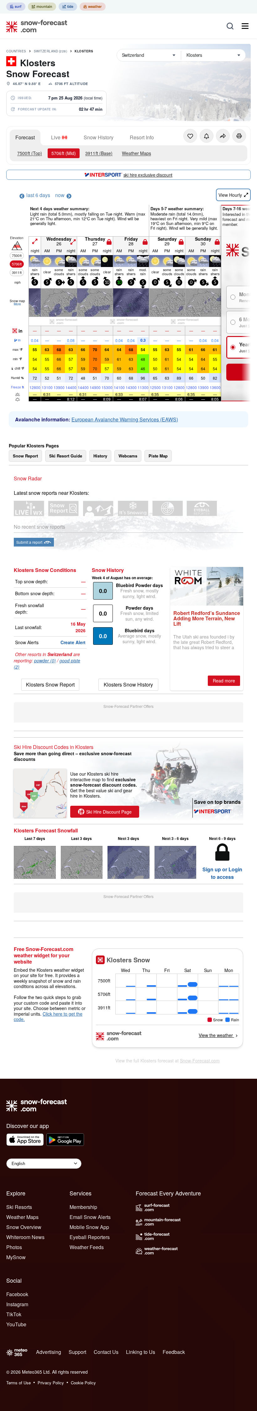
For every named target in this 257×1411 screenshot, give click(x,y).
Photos (14, 1247)
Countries (16, 51)
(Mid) (63, 153)
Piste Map (158, 456)
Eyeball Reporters (90, 1237)
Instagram (17, 1304)
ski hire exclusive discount (147, 175)
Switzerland (50, 51)
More (17, 304)
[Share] (223, 136)
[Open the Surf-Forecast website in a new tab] (15, 7)
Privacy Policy (51, 1383)
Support (77, 1351)
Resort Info (142, 137)
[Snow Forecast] (34, 26)
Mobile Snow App (89, 1227)
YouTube (16, 1324)
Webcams (127, 456)
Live (55, 137)
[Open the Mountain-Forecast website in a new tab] (42, 7)
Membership (83, 1207)
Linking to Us (140, 1351)
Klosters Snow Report (50, 684)
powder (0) (45, 660)
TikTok (13, 1314)
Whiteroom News (25, 1237)
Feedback (174, 1351)
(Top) (29, 153)
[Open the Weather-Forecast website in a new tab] (93, 7)
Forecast (25, 137)
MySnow (16, 1257)
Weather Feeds (87, 1247)
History (100, 456)
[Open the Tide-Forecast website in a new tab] (68, 7)
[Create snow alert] (206, 136)
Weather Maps (136, 153)
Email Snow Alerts (90, 1217)
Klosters (84, 51)
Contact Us (106, 1351)
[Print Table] (239, 136)
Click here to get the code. (48, 1017)
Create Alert (73, 642)
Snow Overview (23, 1227)
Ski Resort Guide (65, 456)
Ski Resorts (19, 1207)
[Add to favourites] (190, 136)
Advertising (48, 1351)
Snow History (98, 137)
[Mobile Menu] (245, 26)
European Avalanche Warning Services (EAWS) (124, 419)
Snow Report (25, 456)
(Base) (99, 153)
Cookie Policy (83, 1383)
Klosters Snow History (128, 684)
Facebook (17, 1294)
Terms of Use (18, 1383)
